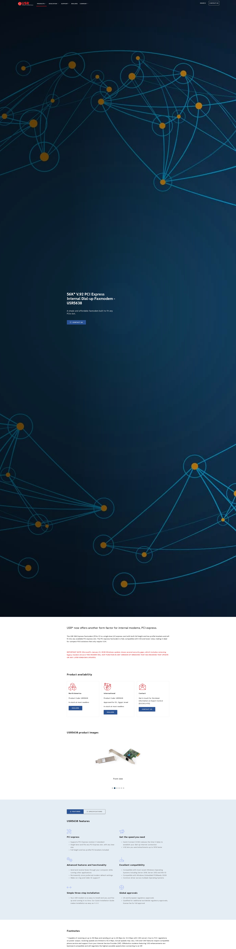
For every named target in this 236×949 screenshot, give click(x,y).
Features (76, 815)
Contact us (214, 3)
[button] (112, 791)
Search (203, 3)
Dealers (75, 708)
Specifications (95, 815)
